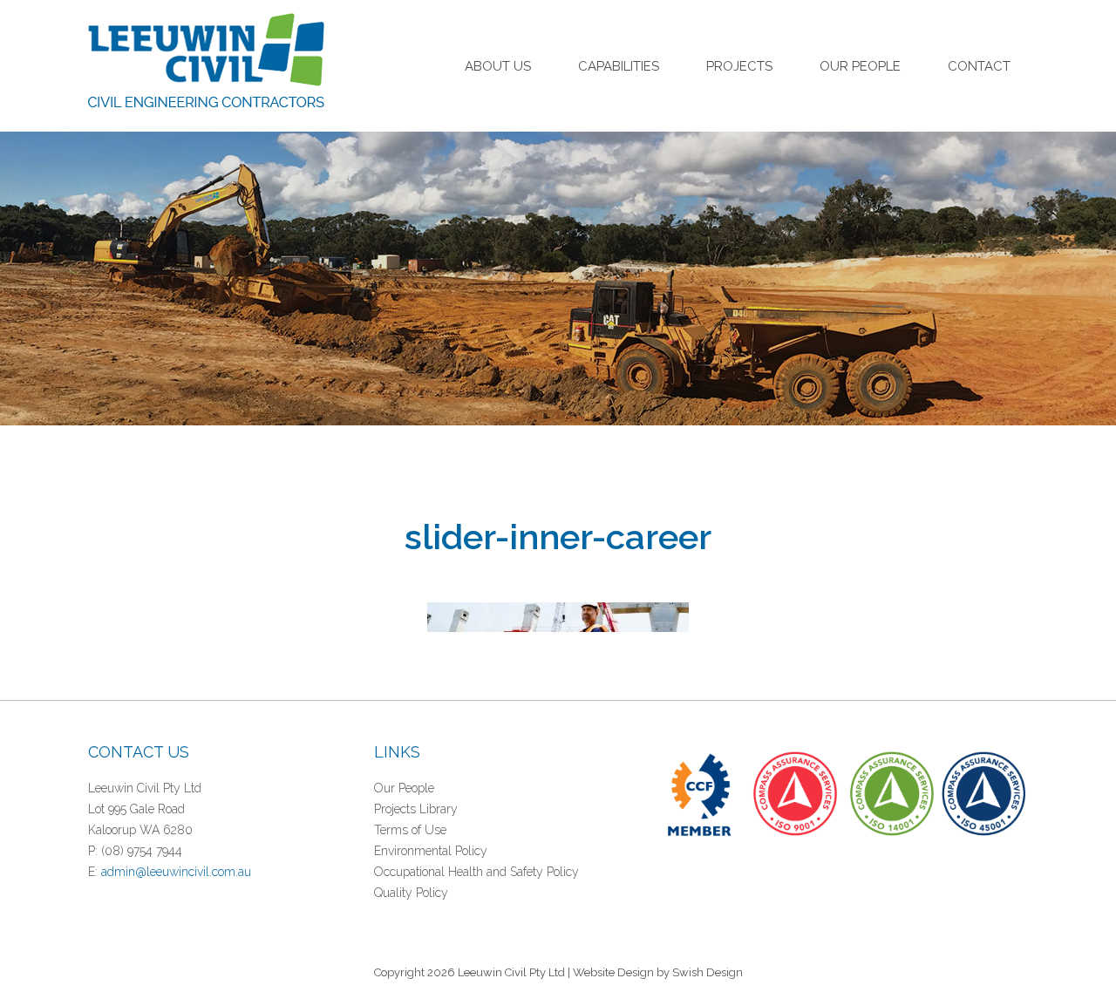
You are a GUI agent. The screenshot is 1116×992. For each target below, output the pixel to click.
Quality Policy (411, 893)
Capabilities (618, 66)
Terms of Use (410, 830)
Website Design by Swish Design (658, 972)
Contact (979, 66)
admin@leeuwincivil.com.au (176, 872)
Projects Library (416, 809)
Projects (739, 66)
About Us (498, 66)
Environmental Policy (430, 851)
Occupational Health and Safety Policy (476, 872)
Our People (860, 66)
